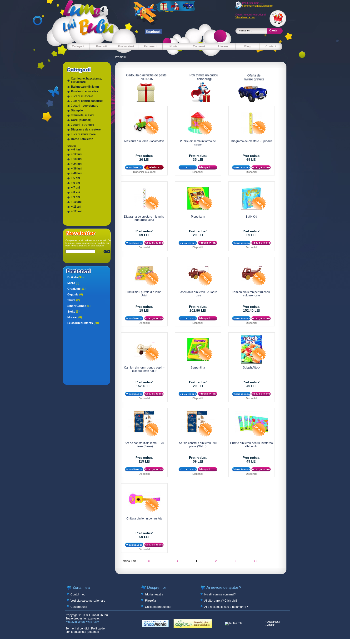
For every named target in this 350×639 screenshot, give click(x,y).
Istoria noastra (154, 594)
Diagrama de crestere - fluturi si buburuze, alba (144, 218)
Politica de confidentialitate (85, 630)
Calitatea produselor (158, 607)
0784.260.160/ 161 (253, 2)
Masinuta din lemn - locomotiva (144, 141)
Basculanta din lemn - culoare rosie (198, 293)
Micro (73, 283)
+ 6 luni (75, 149)
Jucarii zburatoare (83, 134)
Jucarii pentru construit (87, 101)
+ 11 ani (76, 206)
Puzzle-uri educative (84, 91)
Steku (73, 311)
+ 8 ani (75, 192)
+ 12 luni (76, 154)
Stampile (77, 110)
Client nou (168, 11)
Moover (74, 317)
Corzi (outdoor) (81, 120)
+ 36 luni (76, 168)
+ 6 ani (75, 183)
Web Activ (92, 622)
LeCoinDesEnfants (83, 323)
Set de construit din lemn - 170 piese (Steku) (144, 444)
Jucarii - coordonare (84, 105)
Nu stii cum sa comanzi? (220, 594)
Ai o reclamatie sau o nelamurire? (226, 607)
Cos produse (78, 607)
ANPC (271, 625)
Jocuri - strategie (82, 124)
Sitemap (93, 632)
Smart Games (78, 306)
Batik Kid (251, 216)
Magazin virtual (75, 622)
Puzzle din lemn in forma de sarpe (198, 143)
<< (148, 560)
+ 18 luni (76, 159)
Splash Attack (251, 367)
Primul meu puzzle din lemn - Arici (144, 293)
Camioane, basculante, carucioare (86, 80)
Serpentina (198, 367)
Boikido (75, 277)
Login (166, 8)
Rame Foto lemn (82, 139)
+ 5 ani (75, 178)
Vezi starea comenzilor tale (87, 600)
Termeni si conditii (77, 628)
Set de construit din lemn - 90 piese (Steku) (198, 444)
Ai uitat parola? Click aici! (220, 600)
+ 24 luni (76, 163)
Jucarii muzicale (82, 96)
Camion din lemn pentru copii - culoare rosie (251, 293)
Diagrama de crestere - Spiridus (251, 141)
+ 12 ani (76, 211)
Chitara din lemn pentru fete (144, 518)
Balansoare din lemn (85, 86)
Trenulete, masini (82, 115)
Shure (73, 300)
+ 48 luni (76, 173)
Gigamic (75, 294)
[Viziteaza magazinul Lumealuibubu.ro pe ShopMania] (155, 626)
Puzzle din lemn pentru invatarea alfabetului (251, 444)
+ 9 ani (75, 197)
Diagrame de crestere (86, 129)
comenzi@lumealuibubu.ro (257, 5)
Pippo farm (198, 216)
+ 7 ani (75, 187)
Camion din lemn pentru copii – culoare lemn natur (144, 369)
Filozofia (150, 600)
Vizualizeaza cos (245, 17)
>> (255, 560)
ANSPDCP (274, 622)
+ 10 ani (76, 202)
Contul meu (77, 594)
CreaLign (76, 288)
